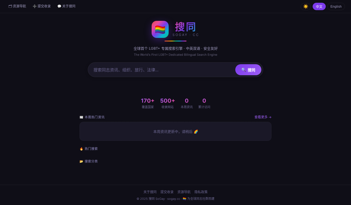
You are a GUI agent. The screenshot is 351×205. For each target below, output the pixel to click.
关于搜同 (150, 192)
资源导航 (184, 192)
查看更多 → (262, 117)
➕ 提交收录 (42, 6)
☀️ (305, 6)
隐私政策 (201, 192)
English (336, 7)
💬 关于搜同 (66, 6)
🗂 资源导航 (17, 6)
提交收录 (167, 192)
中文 (319, 7)
